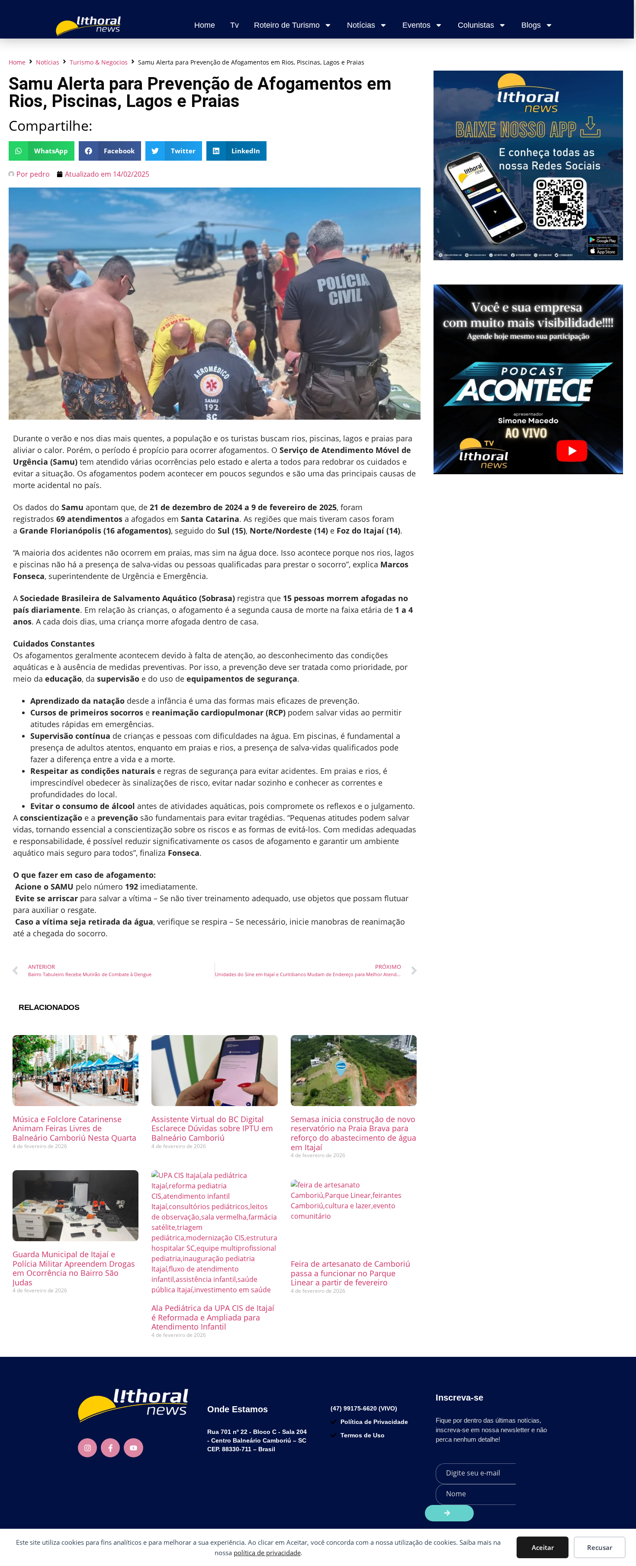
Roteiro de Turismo (287, 25)
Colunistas (476, 25)
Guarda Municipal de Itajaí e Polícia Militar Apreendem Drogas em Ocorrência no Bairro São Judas (74, 1268)
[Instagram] (87, 1447)
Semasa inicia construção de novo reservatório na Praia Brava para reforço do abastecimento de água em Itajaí (353, 1133)
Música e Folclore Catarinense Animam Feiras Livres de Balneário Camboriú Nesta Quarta (74, 1128)
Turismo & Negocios (99, 62)
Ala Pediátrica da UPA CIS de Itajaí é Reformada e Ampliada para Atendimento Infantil (212, 1317)
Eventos (416, 25)
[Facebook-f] (110, 1447)
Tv (234, 25)
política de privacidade (267, 1552)
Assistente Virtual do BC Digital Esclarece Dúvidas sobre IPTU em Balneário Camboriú (212, 1128)
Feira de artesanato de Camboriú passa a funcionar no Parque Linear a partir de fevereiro (350, 1273)
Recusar (599, 1547)
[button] (41, 151)
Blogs (531, 25)
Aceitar (543, 1547)
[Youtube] (133, 1447)
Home (204, 25)
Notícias (361, 25)
